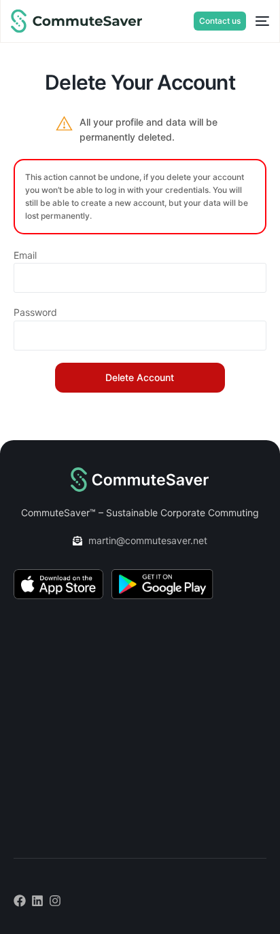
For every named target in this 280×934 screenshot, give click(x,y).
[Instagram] (55, 901)
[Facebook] (20, 901)
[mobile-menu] (257, 21)
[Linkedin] (37, 901)
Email (25, 255)
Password (35, 312)
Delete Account (139, 377)
